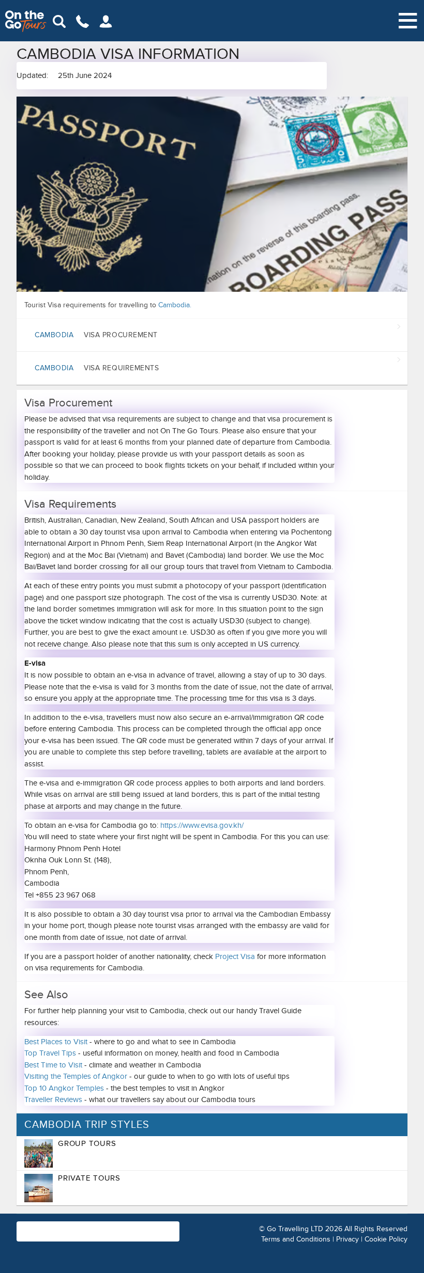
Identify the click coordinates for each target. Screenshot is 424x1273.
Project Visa (235, 956)
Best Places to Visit (55, 1041)
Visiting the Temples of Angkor (75, 1076)
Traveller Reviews (53, 1099)
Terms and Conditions (295, 1239)
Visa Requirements (97, 368)
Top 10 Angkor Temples (64, 1088)
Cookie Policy (386, 1239)
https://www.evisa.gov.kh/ (202, 825)
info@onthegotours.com (119, 1236)
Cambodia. (174, 305)
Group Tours (87, 1143)
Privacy (347, 1239)
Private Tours (89, 1178)
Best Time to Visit (53, 1065)
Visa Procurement (96, 335)
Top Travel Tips (50, 1053)
